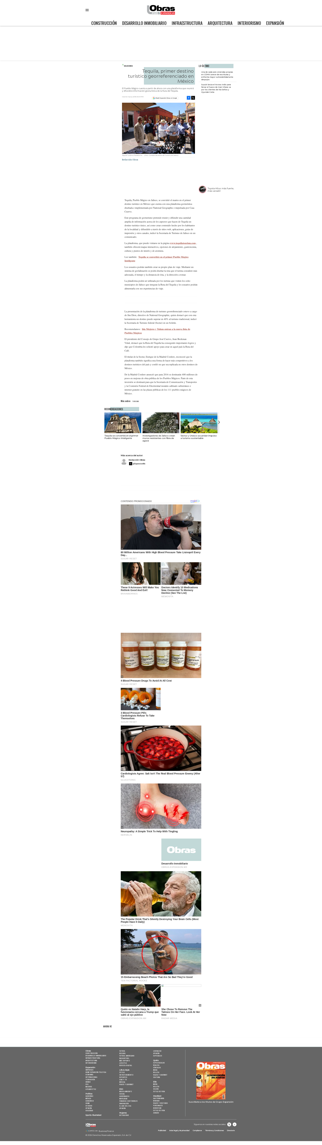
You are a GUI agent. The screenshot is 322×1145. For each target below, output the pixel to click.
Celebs (156, 1089)
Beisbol (122, 1053)
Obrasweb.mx (234, 1124)
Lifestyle (123, 1063)
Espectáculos (159, 1063)
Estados (89, 1106)
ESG (87, 1084)
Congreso (90, 1101)
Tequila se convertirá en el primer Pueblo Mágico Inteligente (121, 436)
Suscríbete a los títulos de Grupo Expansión (211, 1102)
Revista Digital (125, 1065)
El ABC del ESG (125, 1106)
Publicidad (162, 1130)
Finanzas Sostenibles (128, 1101)
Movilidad (123, 1098)
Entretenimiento (126, 1075)
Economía (89, 1074)
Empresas (89, 1070)
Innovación (124, 1103)
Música (122, 1082)
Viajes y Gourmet (126, 1084)
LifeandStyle (91, 1089)
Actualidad (124, 1115)
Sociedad (89, 1110)
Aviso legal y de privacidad (179, 1130)
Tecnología (90, 1079)
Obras (88, 1051)
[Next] (218, 422)
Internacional (91, 1077)
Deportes (123, 1077)
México (88, 1098)
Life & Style (124, 1070)
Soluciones (128, 65)
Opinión (89, 1108)
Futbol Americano (126, 1056)
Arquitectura (220, 23)
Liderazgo (157, 1051)
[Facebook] (189, 98)
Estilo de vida (159, 1091)
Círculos (157, 1067)
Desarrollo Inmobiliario (144, 23)
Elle (155, 1082)
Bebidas (156, 1101)
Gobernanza (124, 1096)
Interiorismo (249, 23)
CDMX (88, 1103)
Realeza (156, 1065)
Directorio (231, 1130)
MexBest (157, 1096)
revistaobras (229, 1124)
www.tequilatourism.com (183, 243)
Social (122, 1094)
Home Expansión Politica (96, 1072)
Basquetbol (124, 1058)
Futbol (122, 1051)
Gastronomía (158, 1098)
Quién (156, 1060)
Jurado (156, 1113)
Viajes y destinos (160, 1103)
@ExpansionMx (139, 464)
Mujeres (89, 1087)
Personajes (158, 1105)
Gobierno (89, 1096)
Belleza (156, 1072)
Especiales (157, 1056)
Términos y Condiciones (214, 1130)
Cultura (156, 1077)
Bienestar (157, 1108)
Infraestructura (187, 23)
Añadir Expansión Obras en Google (166, 98)
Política (89, 1094)
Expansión (275, 23)
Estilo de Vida (159, 1110)
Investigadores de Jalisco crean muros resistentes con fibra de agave (159, 438)
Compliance (197, 1130)
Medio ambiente (125, 1091)
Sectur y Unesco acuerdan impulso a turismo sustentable (199, 436)
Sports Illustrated (93, 1115)
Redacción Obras (137, 460)
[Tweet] (193, 98)
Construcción (104, 23)
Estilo (122, 1072)
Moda (155, 1070)
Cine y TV (123, 1080)
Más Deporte (124, 1061)
